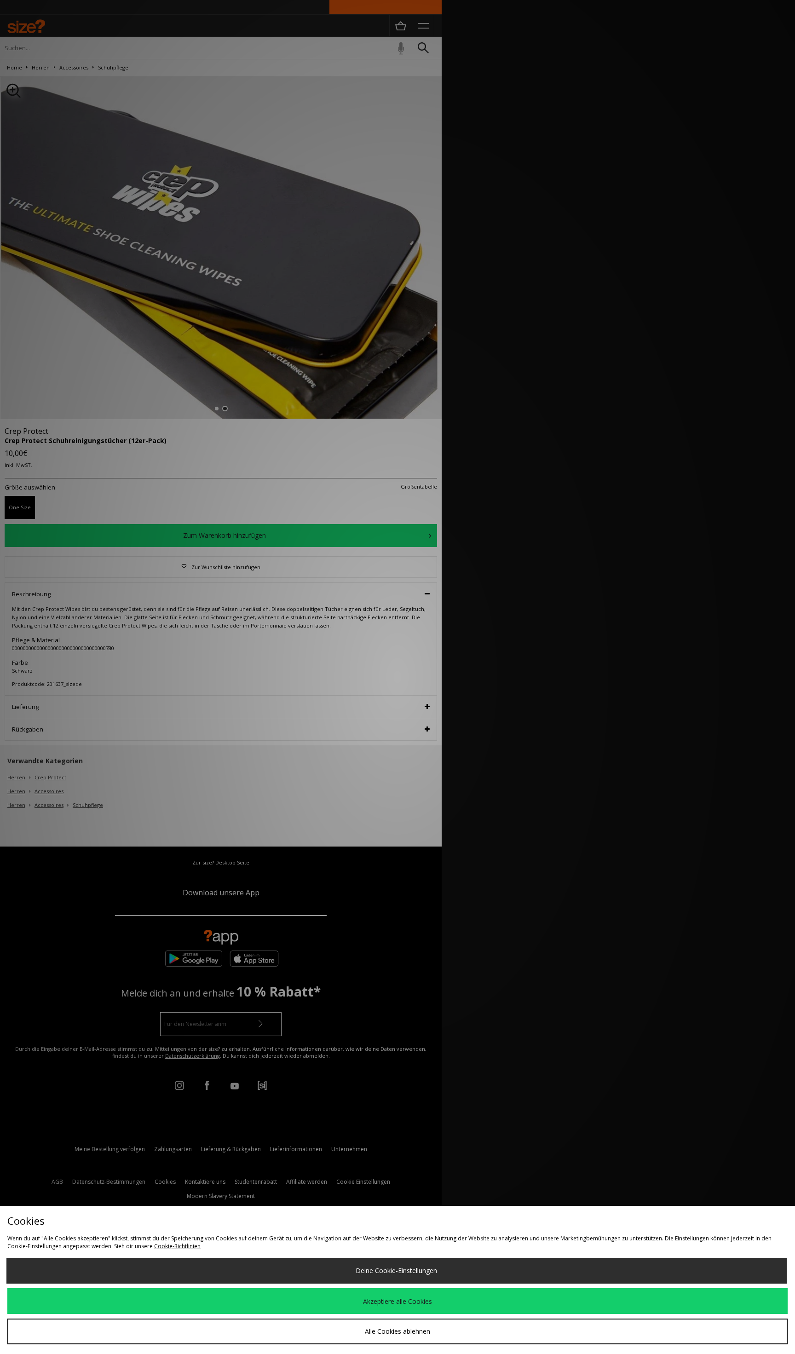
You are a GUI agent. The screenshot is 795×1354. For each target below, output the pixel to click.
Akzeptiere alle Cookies (397, 1301)
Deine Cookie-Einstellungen (396, 1270)
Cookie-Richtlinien (177, 1246)
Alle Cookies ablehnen (397, 1331)
